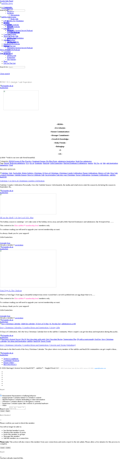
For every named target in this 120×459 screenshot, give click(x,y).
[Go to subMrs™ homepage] (6, 3)
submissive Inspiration (66, 161)
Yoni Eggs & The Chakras (11, 290)
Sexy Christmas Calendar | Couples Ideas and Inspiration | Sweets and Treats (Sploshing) (38, 345)
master (90, 163)
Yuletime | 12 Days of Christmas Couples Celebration (22, 181)
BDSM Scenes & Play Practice (20, 161)
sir (101, 163)
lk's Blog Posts (51, 161)
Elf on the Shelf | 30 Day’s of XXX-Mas (16, 217)
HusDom (46, 163)
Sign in (2, 53)
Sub (104, 163)
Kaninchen (4, 88)
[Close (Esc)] (0, 394)
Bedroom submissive (17, 163)
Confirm (8, 447)
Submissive (4, 165)
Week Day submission (84, 161)
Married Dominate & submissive (75, 163)
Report (7, 411)
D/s (27, 163)
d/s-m (32, 163)
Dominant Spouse (39, 161)
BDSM (6, 163)
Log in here (19, 245)
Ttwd (11, 165)
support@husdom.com (100, 368)
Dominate (38, 163)
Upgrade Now (5, 243)
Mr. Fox (96, 163)
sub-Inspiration (112, 163)
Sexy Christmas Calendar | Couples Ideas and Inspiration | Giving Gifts (30, 327)
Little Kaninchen (56, 163)
